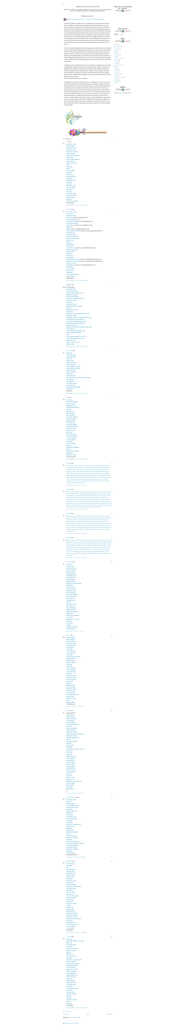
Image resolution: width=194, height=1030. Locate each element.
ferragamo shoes (102, 525)
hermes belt (71, 531)
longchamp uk (89, 527)
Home (63, 3)
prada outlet (81, 482)
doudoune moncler (91, 553)
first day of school (117, 58)
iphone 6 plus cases (71, 516)
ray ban (74, 547)
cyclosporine (116, 54)
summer (115, 75)
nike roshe (77, 507)
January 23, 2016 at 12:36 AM (76, 533)
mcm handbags (95, 517)
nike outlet (85, 465)
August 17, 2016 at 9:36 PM (75, 857)
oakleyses (68, 463)
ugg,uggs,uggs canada (99, 551)
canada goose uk (99, 547)
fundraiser (116, 60)
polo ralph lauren (83, 495)
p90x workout (69, 519)
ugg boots (98, 473)
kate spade (78, 497)
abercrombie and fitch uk (92, 493)
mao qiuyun (69, 209)
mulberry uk (74, 493)
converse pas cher (104, 497)
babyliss (95, 525)
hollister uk (69, 491)
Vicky (121, 92)
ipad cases (86, 523)
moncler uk (69, 540)
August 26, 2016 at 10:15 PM (76, 932)
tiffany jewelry (100, 469)
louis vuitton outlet (93, 465)
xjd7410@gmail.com (71, 797)
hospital (115, 63)
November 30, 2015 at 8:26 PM (76, 459)
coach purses (98, 507)
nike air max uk (86, 505)
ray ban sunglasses (101, 475)
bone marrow (116, 49)
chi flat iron (102, 517)
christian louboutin (102, 465)
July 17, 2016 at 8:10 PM (74, 793)
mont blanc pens (82, 521)
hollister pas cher (78, 505)
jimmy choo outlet (83, 529)
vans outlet (107, 517)
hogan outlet (82, 501)
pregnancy (116, 72)
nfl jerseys (76, 519)
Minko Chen (69, 350)
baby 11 (115, 48)
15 (111, 936)
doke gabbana (103, 542)
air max (74, 503)
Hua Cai (68, 635)
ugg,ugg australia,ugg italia (93, 542)
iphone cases (74, 521)
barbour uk (106, 547)
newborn (116, 70)
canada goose (85, 540)
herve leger (74, 517)
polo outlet (86, 467)
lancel (82, 545)
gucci (73, 540)
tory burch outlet (83, 469)
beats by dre (101, 523)
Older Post (109, 1014)
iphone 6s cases (103, 516)
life (114, 67)
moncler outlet (104, 540)
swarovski (87, 545)
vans (90, 540)
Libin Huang (69, 561)
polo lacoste (96, 497)
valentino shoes (75, 529)
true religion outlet (81, 493)
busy (115, 53)
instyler (94, 516)
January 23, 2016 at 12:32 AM (76, 485)
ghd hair (74, 527)
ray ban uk (71, 507)
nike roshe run (79, 516)
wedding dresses (93, 523)
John (67, 141)
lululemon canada (90, 501)
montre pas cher (90, 549)
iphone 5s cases (98, 529)
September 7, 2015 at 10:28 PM (77, 280)
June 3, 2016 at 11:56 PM (74, 706)
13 (111, 797)
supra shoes (105, 553)
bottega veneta (73, 523)
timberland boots (101, 519)
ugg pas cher (90, 551)
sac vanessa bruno (81, 503)
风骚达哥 (68, 284)
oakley (97, 516)
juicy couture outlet (95, 545)
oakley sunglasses (78, 465)
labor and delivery (118, 65)
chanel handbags (105, 473)
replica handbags (84, 507)
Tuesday (116, 79)
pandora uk (69, 544)
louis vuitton (78, 473)
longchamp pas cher (77, 491)
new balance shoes (73, 525)
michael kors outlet (92, 469)
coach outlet (76, 495)
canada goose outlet (85, 544)
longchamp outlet (97, 471)
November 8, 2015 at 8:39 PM (76, 393)
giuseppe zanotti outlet (91, 519)
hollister (88, 521)
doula (115, 56)
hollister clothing (88, 516)
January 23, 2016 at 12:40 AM (76, 557)
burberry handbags (82, 479)
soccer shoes (102, 521)
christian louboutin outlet (81, 475)
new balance (102, 505)
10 (111, 562)
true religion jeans (92, 495)
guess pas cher (85, 491)
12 (111, 710)
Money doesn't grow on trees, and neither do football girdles (85, 19)
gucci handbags (93, 467)
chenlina (68, 710)
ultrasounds (116, 80)
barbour (84, 553)
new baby (116, 68)
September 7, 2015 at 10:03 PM (77, 205)
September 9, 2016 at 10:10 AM (77, 1007)
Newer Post (66, 1014)
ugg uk (72, 555)
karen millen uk (94, 544)
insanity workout (82, 517)
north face (97, 501)
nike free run (93, 491)
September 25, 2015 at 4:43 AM (77, 346)
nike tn (100, 503)
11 (111, 635)
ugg (78, 551)
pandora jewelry (76, 544)
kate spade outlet (74, 482)
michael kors (69, 499)
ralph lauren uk (105, 499)
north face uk (106, 503)
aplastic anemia (117, 46)
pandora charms (82, 542)
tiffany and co (85, 473)
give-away (116, 61)
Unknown (68, 936)
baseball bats (82, 519)
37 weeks (116, 44)
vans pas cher (100, 495)
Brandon (116, 51)
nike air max (98, 477)
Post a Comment (67, 1011)
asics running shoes (80, 527)
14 (111, 861)
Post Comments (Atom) (75, 1017)
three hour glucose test (118, 77)
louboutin (88, 517)
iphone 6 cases (96, 527)
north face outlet (95, 521)
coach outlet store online (87, 497)
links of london (83, 551)
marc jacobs (99, 553)
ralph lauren (80, 523)
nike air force (107, 495)
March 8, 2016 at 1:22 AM (75, 631)
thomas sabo (69, 549)
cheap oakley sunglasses (79, 471)
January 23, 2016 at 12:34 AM (76, 509)
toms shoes (75, 542)
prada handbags (93, 481)
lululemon (91, 529)
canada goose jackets (100, 549)
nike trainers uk (82, 525)
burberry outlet (105, 471)
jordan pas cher (76, 499)
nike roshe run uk (85, 499)
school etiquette (117, 73)
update (115, 82)
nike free (81, 467)
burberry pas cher (74, 501)
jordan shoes (104, 477)
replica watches (70, 465)
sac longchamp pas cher (95, 499)
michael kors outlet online (103, 467)
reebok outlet (89, 525)
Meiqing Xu (69, 861)
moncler (94, 540)
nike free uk (95, 503)
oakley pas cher (102, 493)
